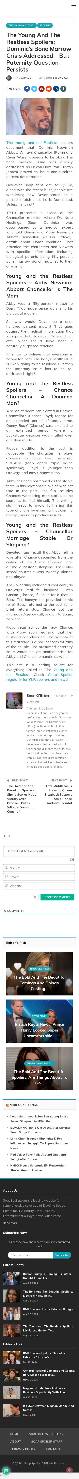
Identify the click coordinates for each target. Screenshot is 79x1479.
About (15, 1441)
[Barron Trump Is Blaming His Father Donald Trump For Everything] (11, 1278)
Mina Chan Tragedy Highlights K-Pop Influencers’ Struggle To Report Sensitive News (39, 1143)
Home (14, 1434)
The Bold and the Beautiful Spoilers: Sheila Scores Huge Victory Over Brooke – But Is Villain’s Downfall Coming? (21, 798)
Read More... (11, 1223)
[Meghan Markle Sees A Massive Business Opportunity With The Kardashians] (11, 1392)
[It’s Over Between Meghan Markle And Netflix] (11, 1410)
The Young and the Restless (32, 142)
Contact (53, 1449)
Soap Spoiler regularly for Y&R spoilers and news (39, 677)
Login (7, 836)
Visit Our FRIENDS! (24, 1105)
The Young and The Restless (22, 25)
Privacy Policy (23, 1449)
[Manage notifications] (69, 1470)
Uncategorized (39, 968)
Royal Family (39, 1016)
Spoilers (45, 25)
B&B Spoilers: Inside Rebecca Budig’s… (49, 1309)
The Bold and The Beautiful (40, 1063)
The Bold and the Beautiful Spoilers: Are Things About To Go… (39, 1077)
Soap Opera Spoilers (46, 1434)
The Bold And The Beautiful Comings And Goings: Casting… (39, 983)
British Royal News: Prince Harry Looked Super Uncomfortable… (39, 1030)
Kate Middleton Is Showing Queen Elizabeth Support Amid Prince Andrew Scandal (58, 794)
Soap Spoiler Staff (46, 1441)
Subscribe (61, 1255)
